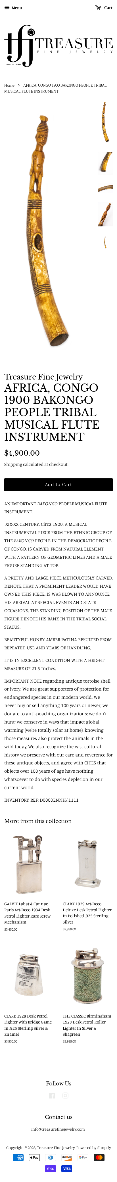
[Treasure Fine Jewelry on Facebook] (52, 1096)
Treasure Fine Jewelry (56, 1147)
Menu (16, 7)
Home (9, 85)
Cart (108, 7)
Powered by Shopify (93, 1147)
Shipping (13, 464)
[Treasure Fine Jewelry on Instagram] (65, 1096)
